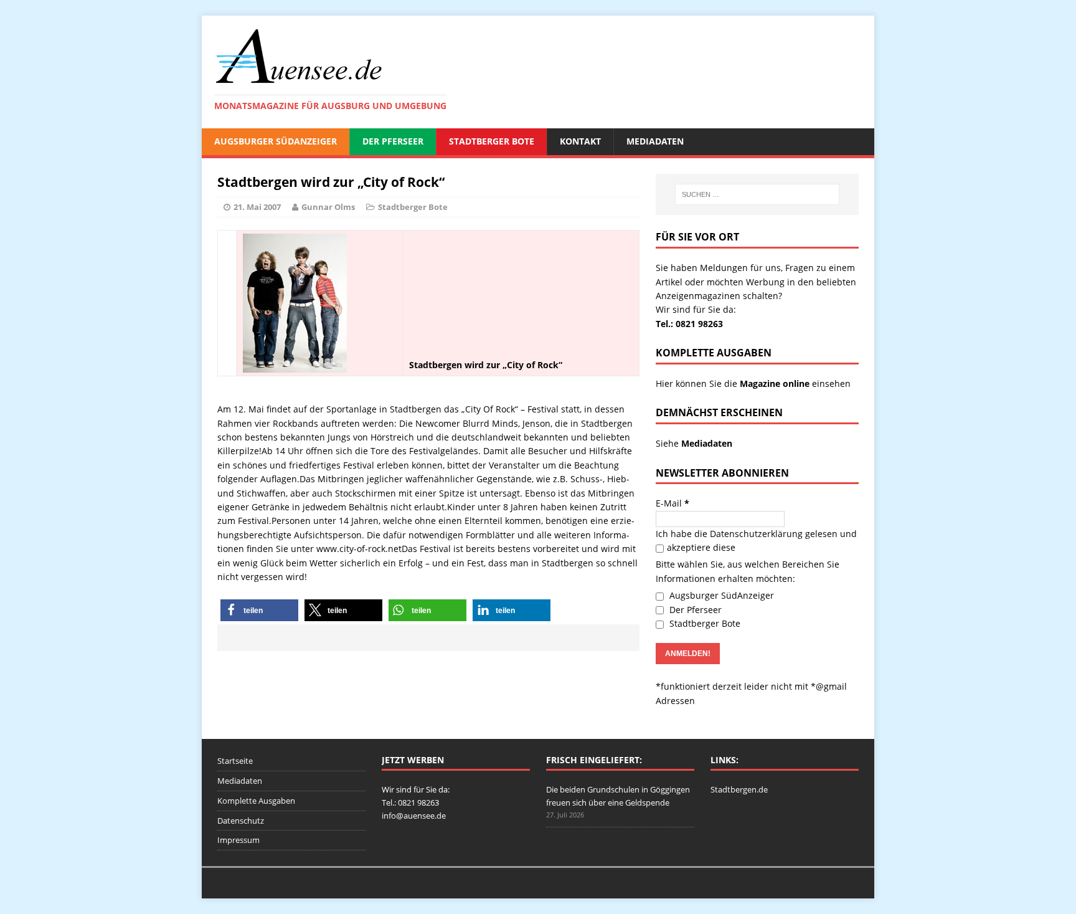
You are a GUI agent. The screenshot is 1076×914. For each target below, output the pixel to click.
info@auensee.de (414, 815)
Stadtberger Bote (491, 141)
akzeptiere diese (701, 547)
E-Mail (672, 503)
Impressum (238, 839)
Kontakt (580, 141)
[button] (259, 610)
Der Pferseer (392, 141)
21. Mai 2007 (257, 206)
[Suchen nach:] (757, 194)
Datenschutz (240, 820)
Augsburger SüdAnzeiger (275, 141)
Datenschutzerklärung (756, 534)
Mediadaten (655, 141)
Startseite (235, 760)
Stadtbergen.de (739, 789)
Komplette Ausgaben (256, 800)
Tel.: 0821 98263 (689, 324)
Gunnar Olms (328, 206)
